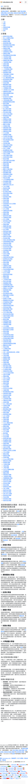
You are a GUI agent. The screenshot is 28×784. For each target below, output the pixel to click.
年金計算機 (6, 497)
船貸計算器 (6, 167)
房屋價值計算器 (7, 321)
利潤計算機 (6, 457)
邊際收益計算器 (7, 445)
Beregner (14, 764)
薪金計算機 (6, 159)
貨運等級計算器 (7, 98)
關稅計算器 (6, 454)
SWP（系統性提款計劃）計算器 (11, 352)
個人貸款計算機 (7, 109)
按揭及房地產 (6, 27)
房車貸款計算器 (7, 76)
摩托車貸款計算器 (7, 79)
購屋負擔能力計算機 (8, 295)
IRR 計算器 (6, 229)
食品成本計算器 (7, 395)
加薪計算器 (6, 117)
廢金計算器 (6, 430)
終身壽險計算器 (7, 121)
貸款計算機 (6, 354)
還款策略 (18, 538)
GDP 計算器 (6, 416)
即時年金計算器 (7, 492)
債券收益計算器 (7, 231)
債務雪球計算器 (7, 122)
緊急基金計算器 (7, 115)
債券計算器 (6, 262)
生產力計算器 (6, 447)
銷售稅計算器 (6, 455)
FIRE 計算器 (6, 488)
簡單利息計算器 (7, 260)
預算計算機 (6, 376)
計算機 (4, 778)
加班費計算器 (6, 424)
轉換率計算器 (6, 397)
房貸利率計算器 (7, 341)
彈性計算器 (6, 412)
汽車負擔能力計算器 (8, 74)
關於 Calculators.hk (5, 758)
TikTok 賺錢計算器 (8, 423)
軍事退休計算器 (7, 486)
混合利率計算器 (7, 248)
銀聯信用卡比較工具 (8, 184)
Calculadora (4, 766)
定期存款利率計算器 (8, 257)
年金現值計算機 (7, 183)
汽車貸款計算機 (7, 57)
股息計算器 (6, 195)
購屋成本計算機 (7, 345)
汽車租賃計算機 (7, 58)
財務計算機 (5, 11)
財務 (25, 14)
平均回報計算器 (7, 228)
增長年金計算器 (7, 500)
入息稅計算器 (6, 464)
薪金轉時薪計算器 (7, 150)
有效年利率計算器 (7, 247)
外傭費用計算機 (7, 50)
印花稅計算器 (6, 317)
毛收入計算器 (6, 153)
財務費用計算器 (7, 129)
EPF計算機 (6, 385)
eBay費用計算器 (7, 367)
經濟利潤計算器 (7, 438)
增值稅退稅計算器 (7, 371)
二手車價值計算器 (7, 69)
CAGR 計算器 (6, 222)
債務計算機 (6, 165)
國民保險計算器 (7, 366)
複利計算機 (6, 202)
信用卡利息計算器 (7, 138)
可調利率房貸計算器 (8, 336)
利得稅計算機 (6, 39)
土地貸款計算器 (7, 279)
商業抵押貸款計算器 (8, 305)
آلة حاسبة (16, 776)
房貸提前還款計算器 (8, 338)
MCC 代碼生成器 (7, 404)
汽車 (4, 22)
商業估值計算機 (7, 480)
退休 (4, 30)
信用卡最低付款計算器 (9, 160)
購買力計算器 (6, 124)
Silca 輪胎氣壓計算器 (8, 77)
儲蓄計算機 (6, 214)
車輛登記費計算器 (7, 60)
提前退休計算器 (7, 495)
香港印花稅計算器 (7, 36)
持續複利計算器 (7, 266)
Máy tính (17, 775)
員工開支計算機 (7, 191)
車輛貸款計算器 (7, 91)
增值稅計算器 (6, 357)
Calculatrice (3, 771)
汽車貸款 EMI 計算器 (8, 90)
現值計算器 (6, 224)
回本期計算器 (6, 238)
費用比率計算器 (7, 267)
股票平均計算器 (7, 236)
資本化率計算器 (7, 281)
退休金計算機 (6, 483)
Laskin (10, 775)
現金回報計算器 (7, 340)
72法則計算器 (6, 271)
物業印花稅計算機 (7, 46)
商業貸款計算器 (7, 393)
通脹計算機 (6, 350)
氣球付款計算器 (7, 86)
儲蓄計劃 (21, 616)
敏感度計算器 (6, 428)
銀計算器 (5, 433)
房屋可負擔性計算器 (8, 316)
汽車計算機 (23, 11)
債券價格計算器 (7, 233)
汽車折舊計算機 (7, 67)
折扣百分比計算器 (7, 388)
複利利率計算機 (7, 216)
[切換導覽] (26, 2)
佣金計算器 (6, 347)
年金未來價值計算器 (8, 269)
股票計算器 (6, 212)
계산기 (17, 778)
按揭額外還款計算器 (8, 286)
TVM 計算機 (6, 186)
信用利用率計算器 (7, 157)
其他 (21, 647)
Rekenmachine (7, 776)
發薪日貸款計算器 (7, 145)
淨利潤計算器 (6, 143)
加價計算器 (6, 362)
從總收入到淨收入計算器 (9, 450)
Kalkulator (23, 771)
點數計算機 (6, 473)
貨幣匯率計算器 (7, 442)
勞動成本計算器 (7, 400)
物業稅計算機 (6, 48)
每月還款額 (14, 535)
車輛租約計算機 (7, 71)
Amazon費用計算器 (8, 459)
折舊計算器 (6, 419)
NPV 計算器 (6, 219)
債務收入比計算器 (7, 288)
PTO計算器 (6, 133)
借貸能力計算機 (7, 298)
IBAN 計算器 (6, 379)
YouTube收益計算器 (8, 373)
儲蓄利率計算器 (7, 110)
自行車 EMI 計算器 (8, 96)
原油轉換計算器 (7, 440)
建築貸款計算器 (7, 304)
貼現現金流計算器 (7, 259)
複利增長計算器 (7, 221)
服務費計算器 (6, 359)
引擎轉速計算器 (7, 88)
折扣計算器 (6, 436)
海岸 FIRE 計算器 (7, 493)
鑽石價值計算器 (7, 409)
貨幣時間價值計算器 (8, 241)
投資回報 (22, 565)
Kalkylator (2, 775)
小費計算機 (6, 467)
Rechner (24, 775)
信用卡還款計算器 (7, 155)
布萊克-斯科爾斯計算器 (9, 240)
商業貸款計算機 (7, 474)
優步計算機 (6, 103)
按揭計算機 (6, 278)
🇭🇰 (20, 2)
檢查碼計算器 (6, 462)
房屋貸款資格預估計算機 (9, 343)
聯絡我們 (14, 758)
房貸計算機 (6, 333)
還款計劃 (4, 554)
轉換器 (4, 760)
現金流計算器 (6, 178)
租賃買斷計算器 (7, 72)
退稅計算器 (6, 381)
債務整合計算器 (7, 119)
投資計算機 (10, 13)
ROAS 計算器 (6, 272)
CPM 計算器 (6, 452)
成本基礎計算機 (7, 181)
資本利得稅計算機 (7, 193)
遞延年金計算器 (7, 490)
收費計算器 (6, 64)
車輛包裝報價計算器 (8, 93)
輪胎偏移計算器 (7, 84)
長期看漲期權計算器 (8, 152)
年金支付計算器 (7, 481)
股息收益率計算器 (7, 274)
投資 (4, 25)
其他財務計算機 (20, 752)
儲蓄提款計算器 (7, 131)
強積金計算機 (6, 53)
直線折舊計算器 (7, 162)
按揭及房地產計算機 (18, 13)
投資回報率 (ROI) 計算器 (9, 203)
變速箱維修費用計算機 (9, 102)
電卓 (11, 778)
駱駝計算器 (6, 417)
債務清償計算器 (7, 127)
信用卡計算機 (6, 374)
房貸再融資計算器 (7, 285)
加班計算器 (6, 407)
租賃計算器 (6, 360)
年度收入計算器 (7, 176)
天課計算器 (6, 390)
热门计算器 (20, 758)
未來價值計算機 (7, 250)
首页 (2, 6)
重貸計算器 (6, 319)
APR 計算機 (6, 297)
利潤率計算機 (6, 411)
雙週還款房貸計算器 (8, 300)
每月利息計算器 (7, 245)
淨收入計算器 (6, 378)
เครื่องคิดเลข (24, 776)
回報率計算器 (6, 234)
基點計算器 (6, 252)
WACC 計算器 (6, 148)
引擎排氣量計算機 (7, 100)
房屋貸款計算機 (7, 324)
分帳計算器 (6, 466)
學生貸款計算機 (7, 112)
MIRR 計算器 (6, 253)
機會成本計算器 (7, 461)
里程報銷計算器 (7, 81)
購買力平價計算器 (7, 169)
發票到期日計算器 (7, 174)
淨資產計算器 (6, 126)
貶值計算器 (6, 83)
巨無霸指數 (6, 471)
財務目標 (5, 540)
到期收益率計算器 (7, 210)
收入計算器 (6, 435)
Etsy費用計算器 (7, 369)
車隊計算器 (6, 65)
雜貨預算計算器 (7, 448)
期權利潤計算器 (7, 226)
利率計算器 (6, 255)
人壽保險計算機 (7, 476)
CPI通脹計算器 (7, 348)
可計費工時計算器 (7, 136)
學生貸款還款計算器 (8, 140)
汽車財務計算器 (7, 62)
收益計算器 (6, 386)
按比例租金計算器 (7, 293)
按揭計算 (3, 549)
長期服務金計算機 (7, 52)
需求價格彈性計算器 (8, 392)
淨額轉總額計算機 (7, 478)
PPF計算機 (6, 107)
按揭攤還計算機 (7, 323)
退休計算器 (6, 485)
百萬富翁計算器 (7, 217)
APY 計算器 (6, 209)
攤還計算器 (6, 276)
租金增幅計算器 (7, 310)
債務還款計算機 (7, 134)
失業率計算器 (6, 405)
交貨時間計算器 (7, 398)
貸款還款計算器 (7, 105)
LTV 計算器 (6, 326)
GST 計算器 (6, 431)
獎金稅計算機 (6, 188)
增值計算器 (6, 264)
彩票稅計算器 (6, 364)
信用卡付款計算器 (7, 114)
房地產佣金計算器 (7, 302)
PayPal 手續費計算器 (8, 469)
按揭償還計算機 (7, 283)
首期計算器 (6, 291)
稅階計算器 (6, 443)
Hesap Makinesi (13, 771)
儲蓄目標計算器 (7, 171)
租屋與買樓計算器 (7, 309)
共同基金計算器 (7, 207)
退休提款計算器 (7, 499)
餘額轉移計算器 (7, 146)
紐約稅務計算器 (7, 414)
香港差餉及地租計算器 (9, 45)
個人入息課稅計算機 (8, 38)
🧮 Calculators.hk (6, 2)
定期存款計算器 (7, 243)
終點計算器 (6, 95)
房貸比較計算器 (7, 307)
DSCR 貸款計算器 (7, 312)
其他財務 (5, 29)
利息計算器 (6, 200)
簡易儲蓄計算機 (7, 172)
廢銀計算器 (6, 421)
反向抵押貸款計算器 (8, 335)
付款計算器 (6, 355)
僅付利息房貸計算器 (8, 314)
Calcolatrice (23, 764)
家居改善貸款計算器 (8, 328)
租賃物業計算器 (7, 290)
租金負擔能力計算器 (8, 329)
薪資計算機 (6, 190)
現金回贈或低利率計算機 (9, 55)
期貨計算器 (6, 164)
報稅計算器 (6, 383)
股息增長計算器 (7, 197)
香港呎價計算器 (7, 43)
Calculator (3, 768)
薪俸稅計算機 (6, 41)
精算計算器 (6, 426)
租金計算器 (6, 331)
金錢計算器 (6, 402)
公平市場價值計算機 (8, 179)
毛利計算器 (6, 141)
